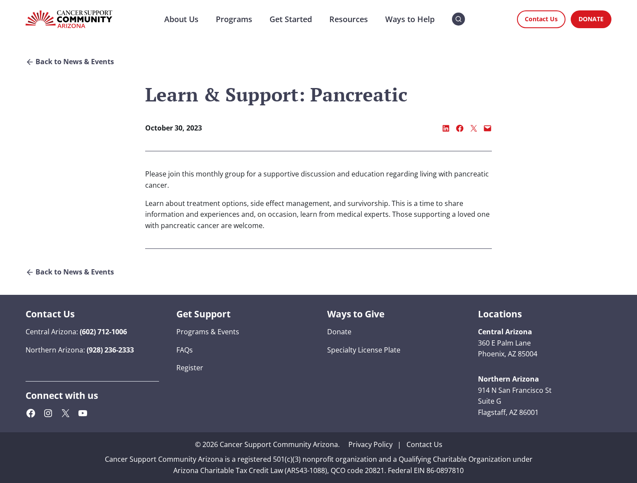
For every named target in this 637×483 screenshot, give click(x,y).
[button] (458, 19)
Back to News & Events (75, 62)
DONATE (591, 19)
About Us (181, 19)
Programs (234, 19)
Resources (348, 19)
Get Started (291, 19)
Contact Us (541, 19)
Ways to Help (410, 19)
